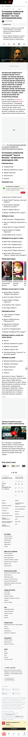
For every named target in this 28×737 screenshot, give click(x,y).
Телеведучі (4, 510)
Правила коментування (20, 506)
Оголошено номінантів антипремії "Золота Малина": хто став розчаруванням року (19, 6)
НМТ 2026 (6, 628)
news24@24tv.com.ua (7, 478)
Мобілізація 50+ (8, 575)
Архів (16, 519)
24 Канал (18, 99)
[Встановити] (14, 726)
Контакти (17, 511)
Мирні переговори (8, 557)
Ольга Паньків (8, 21)
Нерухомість (8, 638)
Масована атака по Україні (10, 561)
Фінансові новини (8, 596)
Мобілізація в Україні (10, 571)
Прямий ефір (7, 540)
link (15, 484)
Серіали (6, 617)
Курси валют (7, 594)
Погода (6, 546)
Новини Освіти (8, 622)
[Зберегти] (24, 44)
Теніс (5, 655)
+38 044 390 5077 (19, 478)
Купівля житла (7, 642)
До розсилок (9, 679)
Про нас (4, 500)
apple (16, 689)
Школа (6, 626)
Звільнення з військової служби (12, 573)
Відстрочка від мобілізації (10, 581)
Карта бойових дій (8, 555)
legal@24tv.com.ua (19, 716)
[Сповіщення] (26, 2)
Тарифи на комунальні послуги (12, 598)
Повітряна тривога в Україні (11, 559)
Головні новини (8, 536)
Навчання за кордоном (10, 633)
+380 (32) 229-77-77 (10, 714)
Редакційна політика (6, 505)
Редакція (4, 503)
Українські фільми (8, 611)
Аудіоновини (7, 544)
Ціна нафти (7, 592)
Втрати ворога (7, 566)
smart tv (6, 693)
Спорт (6, 649)
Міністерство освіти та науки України (13, 624)
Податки (6, 600)
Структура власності (19, 516)
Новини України (8, 538)
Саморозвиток (7, 630)
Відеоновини (7, 542)
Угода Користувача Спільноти (19, 504)
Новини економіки (9, 590)
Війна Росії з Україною (10, 551)
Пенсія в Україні (8, 602)
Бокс (5, 651)
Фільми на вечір (8, 613)
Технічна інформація (20, 509)
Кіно (3, 6)
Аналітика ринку (8, 640)
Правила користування (7, 515)
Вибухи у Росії (7, 563)
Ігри (16, 524)
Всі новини (7, 534)
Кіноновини (8, 6)
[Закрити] (25, 722)
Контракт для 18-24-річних (10, 579)
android (6, 689)
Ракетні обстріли (8, 553)
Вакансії (17, 514)
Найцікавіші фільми (9, 609)
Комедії (6, 615)
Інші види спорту (8, 659)
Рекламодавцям (5, 513)
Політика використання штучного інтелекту (7, 522)
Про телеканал (5, 508)
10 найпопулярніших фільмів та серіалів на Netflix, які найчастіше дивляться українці (14, 147)
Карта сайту (18, 521)
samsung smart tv (16, 693)
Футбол (6, 653)
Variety (21, 101)
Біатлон (6, 657)
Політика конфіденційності (6, 519)
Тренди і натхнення (9, 644)
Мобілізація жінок (8, 577)
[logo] (9, 2)
